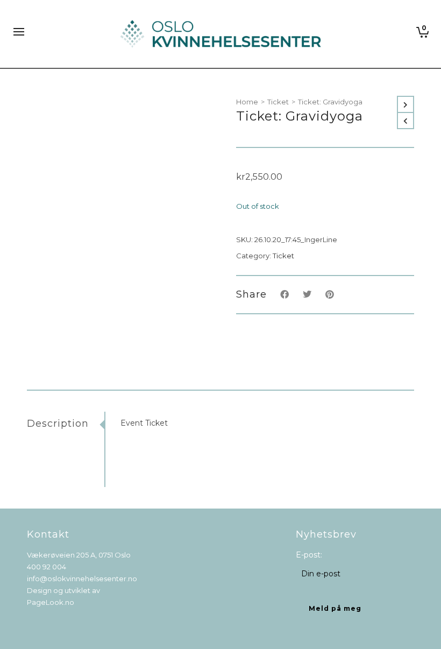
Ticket (278, 101)
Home (247, 101)
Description (58, 423)
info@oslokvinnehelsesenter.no (82, 578)
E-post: (309, 555)
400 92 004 (46, 566)
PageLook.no (50, 602)
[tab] (65, 423)
